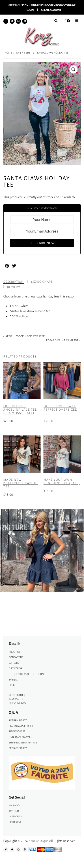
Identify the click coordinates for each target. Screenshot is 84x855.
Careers (14, 663)
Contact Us (16, 657)
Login (30, 10)
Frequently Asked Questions (27, 674)
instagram (16, 816)
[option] (42, 551)
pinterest (15, 822)
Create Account (51, 10)
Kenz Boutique (38, 841)
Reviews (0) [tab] (16, 286)
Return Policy (18, 720)
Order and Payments (22, 737)
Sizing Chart (17, 731)
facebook (15, 805)
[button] (73, 69)
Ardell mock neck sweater (25, 336)
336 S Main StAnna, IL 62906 (17, 700)
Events (13, 679)
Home (8, 52)
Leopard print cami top (62, 340)
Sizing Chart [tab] (41, 281)
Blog (12, 685)
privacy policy (18, 748)
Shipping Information (23, 742)
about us (14, 652)
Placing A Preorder (21, 726)
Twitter (14, 811)
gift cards (15, 668)
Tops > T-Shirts (25, 52)
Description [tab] (13, 281)
